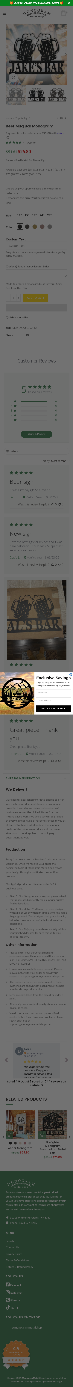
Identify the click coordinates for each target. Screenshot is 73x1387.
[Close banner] (69, 3)
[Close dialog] (71, 674)
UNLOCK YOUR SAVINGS (54, 709)
